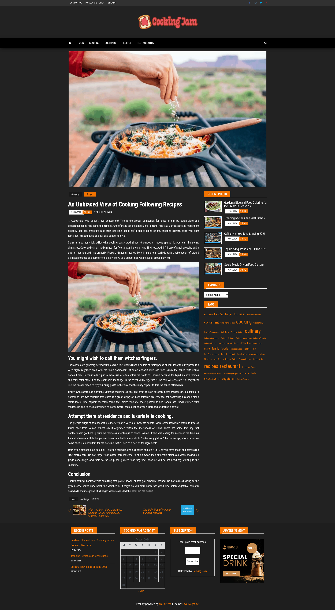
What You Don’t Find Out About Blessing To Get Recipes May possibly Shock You (105, 513)
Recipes (127, 43)
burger (228, 314)
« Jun (141, 591)
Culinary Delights (227, 338)
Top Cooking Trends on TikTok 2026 (245, 249)
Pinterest (267, 3)
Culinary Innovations (244, 338)
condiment (211, 322)
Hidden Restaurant (228, 354)
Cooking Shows (258, 323)
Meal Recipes (219, 359)
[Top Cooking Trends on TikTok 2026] (213, 253)
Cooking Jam (200, 571)
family (215, 348)
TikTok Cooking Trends (212, 379)
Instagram (255, 3)
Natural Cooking (231, 359)
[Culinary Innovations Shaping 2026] (213, 237)
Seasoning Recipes (231, 373)
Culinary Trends (210, 343)
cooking (84, 499)
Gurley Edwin (104, 212)
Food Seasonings (236, 349)
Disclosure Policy (95, 2)
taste (253, 373)
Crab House (225, 332)
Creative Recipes (237, 332)
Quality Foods (258, 359)
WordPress (165, 604)
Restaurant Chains (249, 367)
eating (207, 348)
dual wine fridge (256, 343)
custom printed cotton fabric (228, 343)
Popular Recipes (245, 359)
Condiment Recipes (227, 323)
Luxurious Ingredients (256, 354)
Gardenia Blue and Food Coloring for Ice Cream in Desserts (245, 204)
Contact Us (76, 2)
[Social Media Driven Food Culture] (213, 268)
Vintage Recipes (243, 379)
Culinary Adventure (211, 338)
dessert (244, 343)
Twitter (261, 3)
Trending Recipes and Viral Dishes (244, 218)
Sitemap (112, 2)
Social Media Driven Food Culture (243, 264)
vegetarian (228, 378)
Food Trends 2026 (250, 349)
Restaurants (145, 43)
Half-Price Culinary (211, 354)
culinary (253, 331)
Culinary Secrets (259, 338)
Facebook (250, 3)
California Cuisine (254, 315)
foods (224, 348)
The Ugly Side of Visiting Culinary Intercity (156, 511)
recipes (95, 498)
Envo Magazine (190, 604)
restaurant (230, 366)
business (240, 314)
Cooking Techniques (211, 332)
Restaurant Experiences (213, 373)
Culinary (110, 43)
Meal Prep (208, 359)
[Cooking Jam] (70, 43)
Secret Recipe (244, 373)
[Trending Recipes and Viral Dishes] (213, 222)
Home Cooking (241, 354)
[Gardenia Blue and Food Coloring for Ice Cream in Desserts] (213, 206)
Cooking (94, 43)
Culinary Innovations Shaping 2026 (244, 233)
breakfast (219, 314)
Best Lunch (208, 315)
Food (81, 43)
